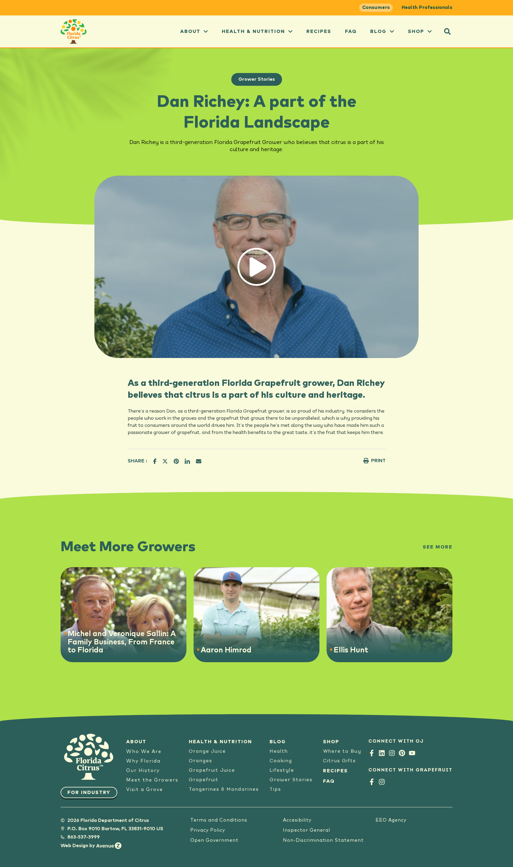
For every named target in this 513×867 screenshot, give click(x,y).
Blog (378, 31)
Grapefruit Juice (212, 770)
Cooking (281, 761)
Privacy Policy (207, 830)
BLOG (278, 741)
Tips (275, 789)
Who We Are (144, 751)
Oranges (200, 761)
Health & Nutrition (253, 31)
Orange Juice (207, 751)
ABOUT (190, 31)
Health (279, 751)
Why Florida (143, 761)
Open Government (214, 840)
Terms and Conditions (218, 820)
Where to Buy (342, 751)
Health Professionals (427, 7)
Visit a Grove (144, 789)
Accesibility (297, 820)
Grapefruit (203, 780)
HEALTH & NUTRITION (220, 741)
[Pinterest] (402, 753)
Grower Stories (256, 79)
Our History (143, 770)
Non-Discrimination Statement (323, 840)
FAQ (351, 31)
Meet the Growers (152, 780)
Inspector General (306, 830)
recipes (318, 31)
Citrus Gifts (339, 761)
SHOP (331, 741)
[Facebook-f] (372, 753)
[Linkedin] (382, 753)
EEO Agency (391, 820)
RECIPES (335, 770)
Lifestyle (282, 770)
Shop (416, 31)
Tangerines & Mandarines (224, 789)
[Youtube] (412, 753)
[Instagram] (392, 753)
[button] (447, 31)
